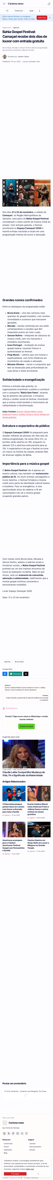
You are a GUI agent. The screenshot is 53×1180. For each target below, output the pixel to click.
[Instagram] (17, 1133)
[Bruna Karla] (19, 661)
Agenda (7, 815)
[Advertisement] (26, 92)
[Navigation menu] (5, 4)
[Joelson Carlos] (18, 56)
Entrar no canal (26, 726)
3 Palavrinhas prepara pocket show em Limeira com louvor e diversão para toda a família (13, 808)
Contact (33, 1144)
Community (8, 1144)
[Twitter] (25, 674)
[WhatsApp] (15, 674)
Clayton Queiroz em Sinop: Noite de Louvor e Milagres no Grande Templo (38, 844)
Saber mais (42, 18)
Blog (5, 1153)
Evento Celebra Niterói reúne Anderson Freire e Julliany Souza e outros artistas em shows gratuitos (25, 414)
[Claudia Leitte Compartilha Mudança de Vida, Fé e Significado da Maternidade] (23, 754)
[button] (49, 4)
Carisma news (15, 3)
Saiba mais (30, 1169)
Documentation (35, 1147)
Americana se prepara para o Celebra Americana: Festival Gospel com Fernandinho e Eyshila (13, 845)
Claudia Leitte (22, 769)
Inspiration (8, 1150)
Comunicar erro (11, 708)
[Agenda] (7, 661)
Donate (32, 1150)
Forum (6, 1147)
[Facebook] (4, 674)
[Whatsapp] (13, 1133)
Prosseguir (15, 1174)
